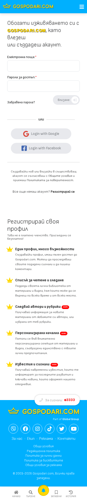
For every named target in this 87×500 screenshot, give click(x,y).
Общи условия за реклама (43, 465)
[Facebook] (25, 429)
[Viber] (13, 429)
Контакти (66, 438)
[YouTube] (74, 429)
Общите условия (60, 176)
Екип (31, 438)
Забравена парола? (21, 102)
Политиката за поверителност (50, 180)
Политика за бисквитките (43, 460)
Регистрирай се (63, 192)
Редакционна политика (43, 451)
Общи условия (43, 446)
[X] (61, 429)
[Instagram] (37, 429)
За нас (17, 438)
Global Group (70, 419)
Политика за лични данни (43, 456)
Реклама (46, 438)
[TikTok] (49, 429)
